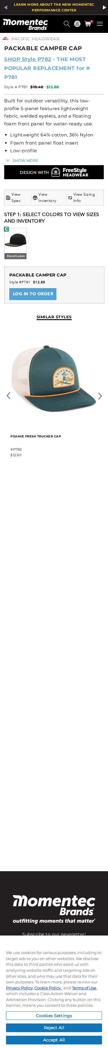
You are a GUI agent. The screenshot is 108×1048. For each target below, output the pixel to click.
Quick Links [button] (78, 26)
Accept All (54, 1040)
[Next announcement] (103, 7)
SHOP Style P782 (27, 59)
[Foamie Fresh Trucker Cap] (53, 424)
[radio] (15, 244)
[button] (67, 26)
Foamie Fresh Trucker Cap (35, 436)
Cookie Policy (48, 987)
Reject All (54, 1027)
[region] (54, 992)
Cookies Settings (54, 1015)
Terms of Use (84, 987)
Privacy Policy (19, 987)
